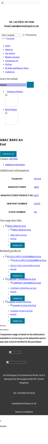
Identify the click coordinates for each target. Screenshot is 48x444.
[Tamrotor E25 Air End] (11, 124)
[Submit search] (30, 85)
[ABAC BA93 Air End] (11, 106)
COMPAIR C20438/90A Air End (23, 288)
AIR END (13, 159)
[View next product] (18, 109)
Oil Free (8, 64)
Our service (10, 53)
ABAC (36, 187)
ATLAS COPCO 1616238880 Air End (25, 266)
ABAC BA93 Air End (18, 235)
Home (7, 46)
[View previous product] (6, 92)
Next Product (11, 109)
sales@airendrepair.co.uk (24, 403)
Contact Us (10, 72)
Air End (37, 178)
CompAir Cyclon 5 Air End (21, 311)
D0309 (37, 203)
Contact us (8, 154)
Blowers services (12, 57)
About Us (9, 49)
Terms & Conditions (24, 412)
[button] (21, 37)
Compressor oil (11, 61)
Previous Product (15, 92)
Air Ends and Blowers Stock (17, 68)
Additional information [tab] (15, 165)
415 (35, 212)
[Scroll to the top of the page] (1, 417)
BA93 (36, 195)
